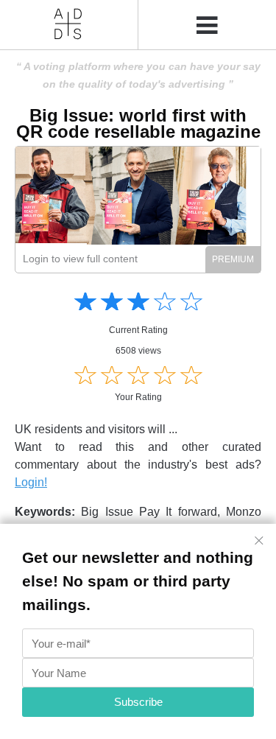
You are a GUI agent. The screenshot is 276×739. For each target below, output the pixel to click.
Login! (31, 482)
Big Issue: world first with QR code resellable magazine (138, 123)
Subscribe (138, 702)
